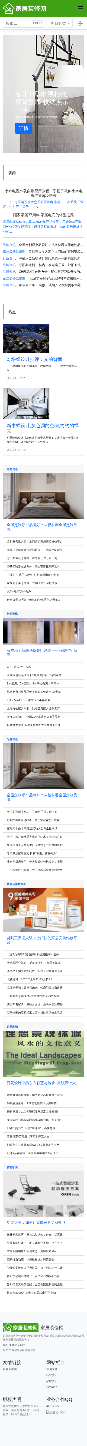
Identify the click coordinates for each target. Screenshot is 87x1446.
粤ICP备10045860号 (14, 1345)
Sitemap (51, 1387)
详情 (23, 128)
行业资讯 (9, 258)
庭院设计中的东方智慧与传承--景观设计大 (41, 1082)
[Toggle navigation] (80, 8)
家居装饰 (12, 1027)
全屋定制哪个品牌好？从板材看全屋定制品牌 (42, 527)
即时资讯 (12, 469)
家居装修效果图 (14, 251)
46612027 (52, 1406)
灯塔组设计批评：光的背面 (34, 359)
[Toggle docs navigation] (80, 23)
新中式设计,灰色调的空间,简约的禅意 (43, 428)
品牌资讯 (9, 245)
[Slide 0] (43, 147)
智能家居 (12, 1167)
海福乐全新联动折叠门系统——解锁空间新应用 (53, 258)
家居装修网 (18, 1350)
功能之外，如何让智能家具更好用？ (36, 1222)
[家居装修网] (25, 8)
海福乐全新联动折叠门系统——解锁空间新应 (42, 652)
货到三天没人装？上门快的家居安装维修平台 (42, 940)
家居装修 (52, 1369)
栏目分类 (59, 23)
